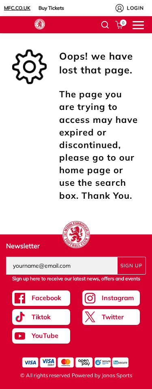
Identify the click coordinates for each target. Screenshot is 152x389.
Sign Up (131, 265)
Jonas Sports (117, 375)
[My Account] (120, 8)
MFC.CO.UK (17, 8)
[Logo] (39, 23)
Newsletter (23, 246)
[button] (105, 24)
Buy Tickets (51, 8)
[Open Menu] (138, 24)
